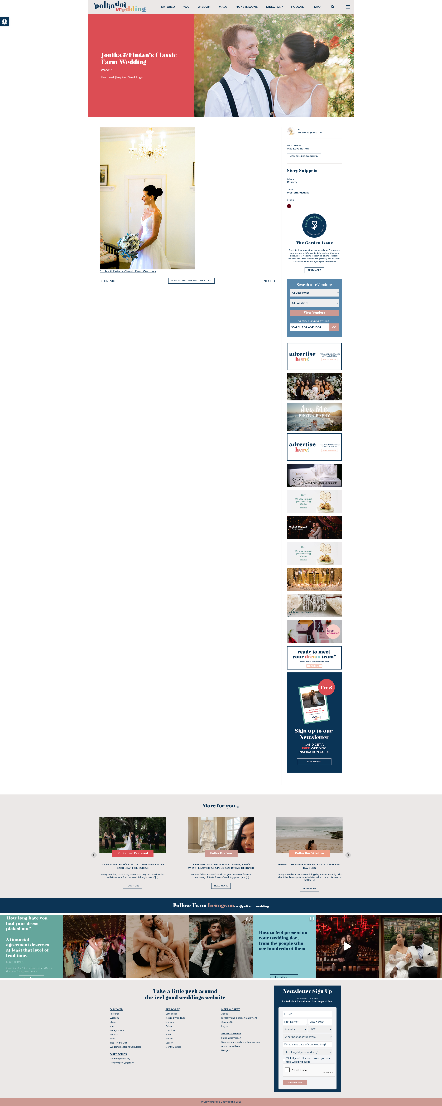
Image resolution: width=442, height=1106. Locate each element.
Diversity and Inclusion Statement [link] (239, 1018)
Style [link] (168, 1034)
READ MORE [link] (314, 270)
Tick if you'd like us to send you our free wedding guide (308, 1060)
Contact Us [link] (227, 1022)
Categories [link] (171, 1013)
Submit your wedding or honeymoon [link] (241, 1042)
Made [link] (223, 6)
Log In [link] (224, 1026)
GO (334, 327)
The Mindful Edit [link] (118, 1042)
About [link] (224, 1013)
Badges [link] (225, 1050)
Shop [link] (318, 6)
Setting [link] (169, 1038)
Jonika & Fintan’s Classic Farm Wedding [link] (128, 271)
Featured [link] (167, 6)
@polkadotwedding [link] (254, 906)
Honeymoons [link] (247, 6)
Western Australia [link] (298, 192)
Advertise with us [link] (230, 1046)
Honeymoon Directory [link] (122, 1062)
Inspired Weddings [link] (129, 77)
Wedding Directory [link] (120, 1058)
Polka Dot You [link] (221, 853)
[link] (4, 21)
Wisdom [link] (204, 6)
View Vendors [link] (314, 312)
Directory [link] (274, 6)
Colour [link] (169, 1026)
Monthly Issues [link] (173, 1047)
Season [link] (169, 1042)
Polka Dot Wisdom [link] (309, 853)
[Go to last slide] (94, 855)
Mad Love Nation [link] (298, 148)
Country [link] (292, 182)
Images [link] (170, 1022)
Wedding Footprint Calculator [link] (125, 1047)
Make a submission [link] (231, 1038)
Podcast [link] (298, 6)
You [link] (186, 6)
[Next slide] (348, 855)
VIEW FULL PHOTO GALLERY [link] (304, 156)
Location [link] (170, 1030)
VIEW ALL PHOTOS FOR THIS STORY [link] (191, 280)
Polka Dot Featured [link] (132, 853)
